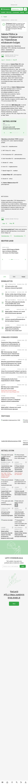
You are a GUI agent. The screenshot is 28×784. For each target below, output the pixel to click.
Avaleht (3, 12)
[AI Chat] (21, 782)
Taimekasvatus (5, 236)
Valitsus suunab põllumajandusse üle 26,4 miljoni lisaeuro (21, 492)
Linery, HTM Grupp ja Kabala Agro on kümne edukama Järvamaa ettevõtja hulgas (10, 251)
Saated (3, 349)
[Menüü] (2, 782)
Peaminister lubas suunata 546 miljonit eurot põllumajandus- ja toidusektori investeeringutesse (10, 344)
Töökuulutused (12, 284)
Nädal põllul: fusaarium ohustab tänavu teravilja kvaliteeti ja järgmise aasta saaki (7, 534)
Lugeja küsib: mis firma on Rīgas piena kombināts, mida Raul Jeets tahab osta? (13, 328)
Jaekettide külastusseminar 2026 (11, 441)
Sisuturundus (12, 292)
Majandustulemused (7, 462)
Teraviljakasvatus (18, 236)
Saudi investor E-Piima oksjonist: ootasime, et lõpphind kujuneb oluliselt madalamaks (10, 399)
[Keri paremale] (23, 132)
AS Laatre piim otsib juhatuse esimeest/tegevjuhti (7, 513)
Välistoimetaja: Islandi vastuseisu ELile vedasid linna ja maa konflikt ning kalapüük (10, 353)
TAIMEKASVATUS (5, 20)
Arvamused (16, 12)
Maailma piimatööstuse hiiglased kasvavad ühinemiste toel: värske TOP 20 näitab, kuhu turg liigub (11, 363)
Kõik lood (8, 12)
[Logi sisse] (25, 782)
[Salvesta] (26, 284)
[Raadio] (12, 782)
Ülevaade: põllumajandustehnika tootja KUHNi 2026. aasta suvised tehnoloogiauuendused (15, 303)
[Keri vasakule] (4, 132)
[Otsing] (16, 782)
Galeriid (22, 12)
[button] (10, 566)
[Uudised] (7, 782)
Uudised (7, 309)
